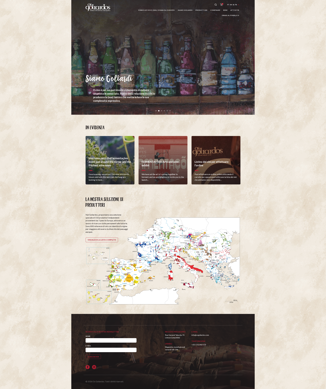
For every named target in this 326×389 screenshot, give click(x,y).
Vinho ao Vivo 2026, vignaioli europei (156, 10)
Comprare (215, 10)
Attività (234, 10)
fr (236, 4)
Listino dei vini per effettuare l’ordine (142, 82)
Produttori (201, 10)
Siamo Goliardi (185, 10)
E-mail (88, 346)
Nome (88, 336)
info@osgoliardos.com (200, 335)
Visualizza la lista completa (102, 240)
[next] (250, 57)
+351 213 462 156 (199, 344)
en (231, 4)
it (238, 4)
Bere (225, 10)
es (233, 4)
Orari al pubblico (230, 15)
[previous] (76, 57)
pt (228, 4)
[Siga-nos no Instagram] (94, 367)
